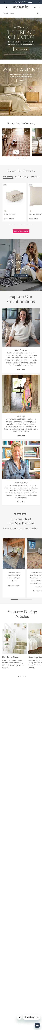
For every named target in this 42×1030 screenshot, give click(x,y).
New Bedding (8, 176)
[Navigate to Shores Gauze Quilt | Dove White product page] (14, 195)
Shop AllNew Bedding (21, 231)
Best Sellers (35, 176)
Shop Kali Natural (13, 585)
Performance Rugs (22, 176)
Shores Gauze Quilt (9, 214)
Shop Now (21, 369)
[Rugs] (16, 142)
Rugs (16, 152)
